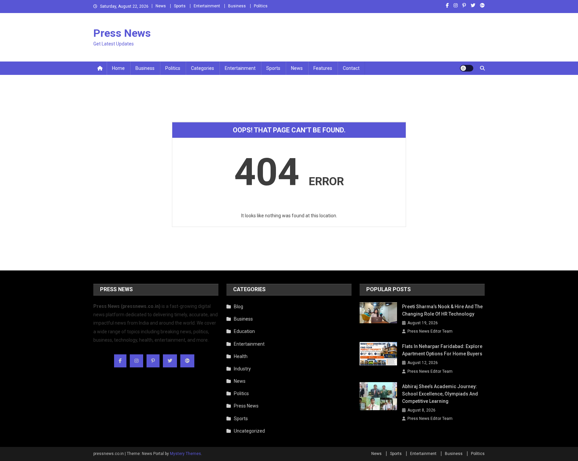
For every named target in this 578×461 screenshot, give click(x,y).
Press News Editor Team (430, 331)
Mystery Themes (185, 453)
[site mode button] (466, 68)
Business (237, 6)
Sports (180, 6)
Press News (122, 33)
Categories (202, 68)
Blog (238, 306)
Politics (261, 6)
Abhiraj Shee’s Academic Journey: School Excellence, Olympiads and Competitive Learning (440, 394)
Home (118, 68)
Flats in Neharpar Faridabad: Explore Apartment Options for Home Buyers (442, 350)
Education (244, 331)
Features (322, 68)
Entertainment (207, 6)
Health (241, 356)
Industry (242, 368)
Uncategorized (249, 431)
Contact (351, 68)
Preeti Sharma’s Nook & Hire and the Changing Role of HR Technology (442, 310)
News (161, 6)
